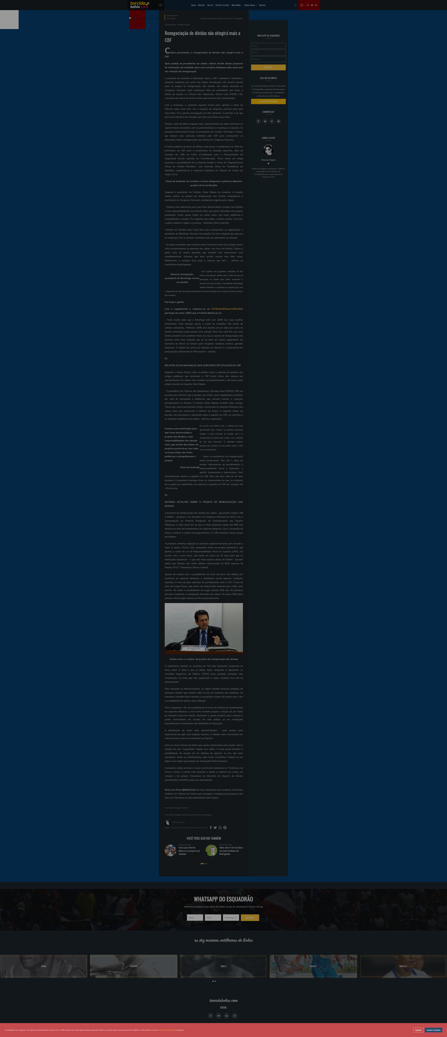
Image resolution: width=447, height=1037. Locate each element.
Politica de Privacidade (167, 1030)
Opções (418, 1030)
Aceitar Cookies (433, 1030)
